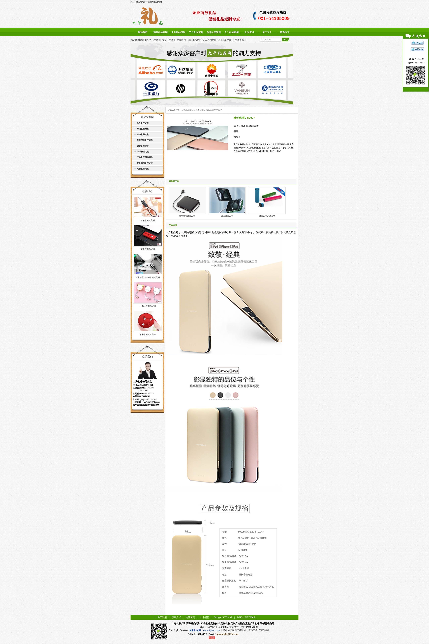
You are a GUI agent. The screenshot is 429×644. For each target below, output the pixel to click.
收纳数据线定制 (148, 220)
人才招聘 (204, 617)
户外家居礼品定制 (145, 163)
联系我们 (147, 356)
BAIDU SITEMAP (246, 617)
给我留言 (190, 617)
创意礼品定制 (214, 32)
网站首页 (142, 32)
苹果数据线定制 (148, 249)
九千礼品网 (186, 110)
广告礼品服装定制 (145, 157)
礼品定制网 (199, 110)
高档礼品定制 (143, 168)
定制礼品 (181, 39)
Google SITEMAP (223, 617)
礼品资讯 (249, 32)
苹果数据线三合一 (148, 334)
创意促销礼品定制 (145, 140)
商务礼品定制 (161, 32)
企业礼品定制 (178, 32)
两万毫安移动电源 (187, 216)
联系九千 (285, 32)
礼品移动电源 (227, 216)
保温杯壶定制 (143, 151)
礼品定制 (156, 39)
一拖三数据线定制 (148, 306)
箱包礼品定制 (143, 146)
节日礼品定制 (196, 32)
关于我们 (162, 617)
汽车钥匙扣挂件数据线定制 (148, 277)
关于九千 (267, 32)
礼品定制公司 (240, 39)
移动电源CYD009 (267, 216)
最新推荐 (147, 191)
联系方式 (176, 617)
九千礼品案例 (232, 32)
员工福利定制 (209, 39)
